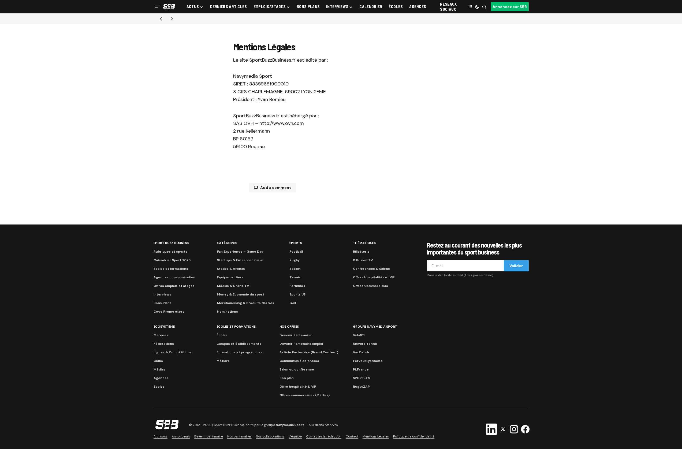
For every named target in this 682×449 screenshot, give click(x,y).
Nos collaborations (270, 436)
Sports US (297, 294)
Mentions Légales (376, 436)
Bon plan (286, 378)
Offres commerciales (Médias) (304, 395)
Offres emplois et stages (174, 286)
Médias (159, 369)
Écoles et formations (171, 269)
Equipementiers (230, 277)
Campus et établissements (239, 344)
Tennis (295, 277)
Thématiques (364, 243)
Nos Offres (289, 326)
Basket (295, 269)
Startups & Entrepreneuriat (240, 260)
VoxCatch (361, 352)
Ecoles (159, 386)
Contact (352, 436)
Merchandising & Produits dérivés (245, 303)
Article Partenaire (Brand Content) (308, 352)
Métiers (223, 361)
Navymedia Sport (290, 425)
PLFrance (361, 369)
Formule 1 (297, 286)
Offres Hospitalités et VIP (374, 277)
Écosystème (164, 326)
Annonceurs (181, 436)
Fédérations (164, 344)
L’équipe (295, 436)
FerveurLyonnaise (368, 361)
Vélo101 (358, 335)
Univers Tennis (365, 344)
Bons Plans (163, 303)
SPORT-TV (361, 378)
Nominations (227, 311)
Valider (516, 265)
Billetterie (361, 251)
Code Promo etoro (169, 311)
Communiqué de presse (299, 361)
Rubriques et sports (170, 251)
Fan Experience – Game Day (240, 251)
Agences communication (174, 277)
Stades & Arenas (231, 269)
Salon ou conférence (296, 369)
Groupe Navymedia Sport (375, 326)
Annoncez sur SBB (510, 6)
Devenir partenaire (208, 436)
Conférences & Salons (371, 269)
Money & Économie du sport (240, 294)
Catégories (227, 243)
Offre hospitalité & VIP (297, 386)
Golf (292, 303)
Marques (161, 335)
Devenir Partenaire (295, 335)
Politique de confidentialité (413, 436)
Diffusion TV (363, 260)
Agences (161, 378)
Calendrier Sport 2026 (172, 260)
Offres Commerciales (370, 286)
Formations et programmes (239, 352)
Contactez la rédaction (323, 436)
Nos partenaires (239, 436)
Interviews (162, 294)
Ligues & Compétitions (173, 352)
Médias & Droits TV (233, 286)
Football (296, 251)
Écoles (222, 335)
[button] (157, 6)
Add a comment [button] (275, 187)
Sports (295, 243)
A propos (160, 436)
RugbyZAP (361, 386)
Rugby (294, 260)
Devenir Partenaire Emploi (301, 344)
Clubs (158, 361)
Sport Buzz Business (171, 243)
